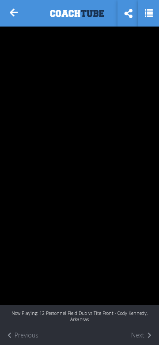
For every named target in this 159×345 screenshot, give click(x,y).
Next (138, 335)
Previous (25, 335)
